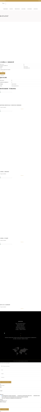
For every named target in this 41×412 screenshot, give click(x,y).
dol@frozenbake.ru (3, 0)
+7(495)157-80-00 (22, 329)
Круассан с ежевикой (5, 304)
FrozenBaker (19, 361)
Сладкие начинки (3, 107)
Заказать (2, 73)
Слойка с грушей (4, 238)
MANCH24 (26, 361)
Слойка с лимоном (4, 171)
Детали (2, 75)
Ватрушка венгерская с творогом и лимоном (10, 105)
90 (11, 80)
